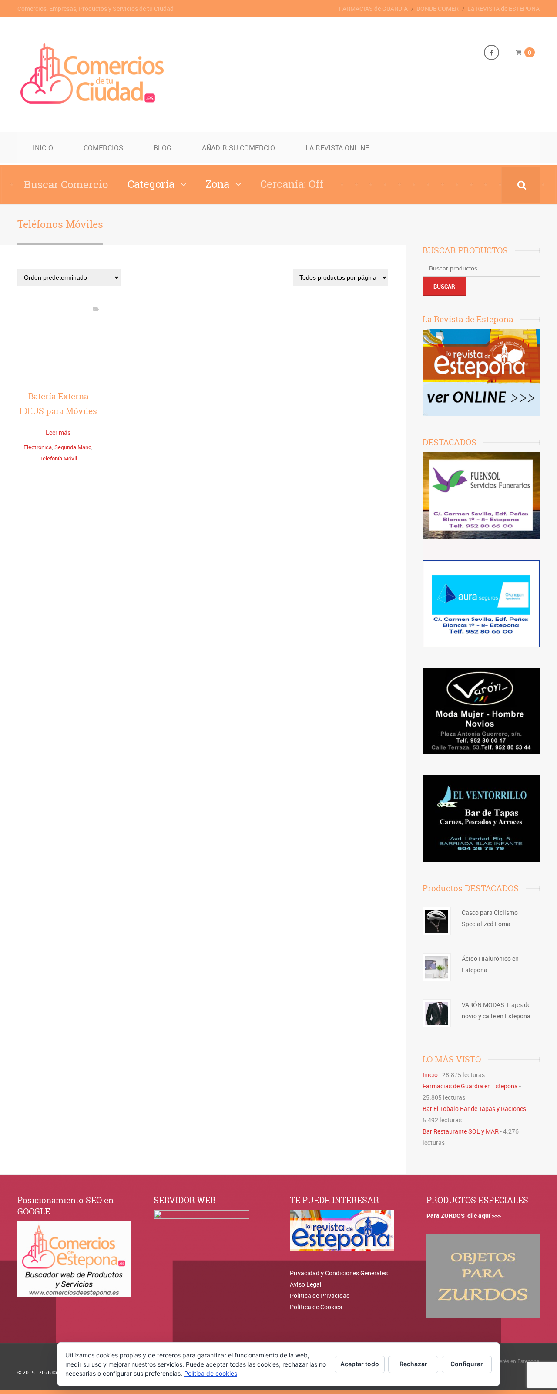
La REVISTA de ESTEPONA (503, 8)
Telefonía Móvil (58, 458)
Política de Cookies (316, 1307)
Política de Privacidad (320, 1295)
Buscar (444, 286)
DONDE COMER (437, 8)
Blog (162, 148)
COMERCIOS (103, 148)
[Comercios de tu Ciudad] (93, 102)
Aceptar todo (359, 1363)
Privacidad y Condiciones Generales (339, 1273)
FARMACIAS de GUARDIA (373, 8)
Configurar (466, 1363)
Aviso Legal (306, 1284)
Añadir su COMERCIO (238, 148)
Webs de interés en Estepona (506, 1360)
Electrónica (37, 447)
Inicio (43, 148)
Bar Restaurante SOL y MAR (461, 1131)
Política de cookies (210, 1373)
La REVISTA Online (337, 148)
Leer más (58, 432)
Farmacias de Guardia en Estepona (470, 1086)
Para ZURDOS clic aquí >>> (463, 1215)
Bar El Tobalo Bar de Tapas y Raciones (474, 1108)
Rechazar (413, 1363)
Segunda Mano (72, 447)
